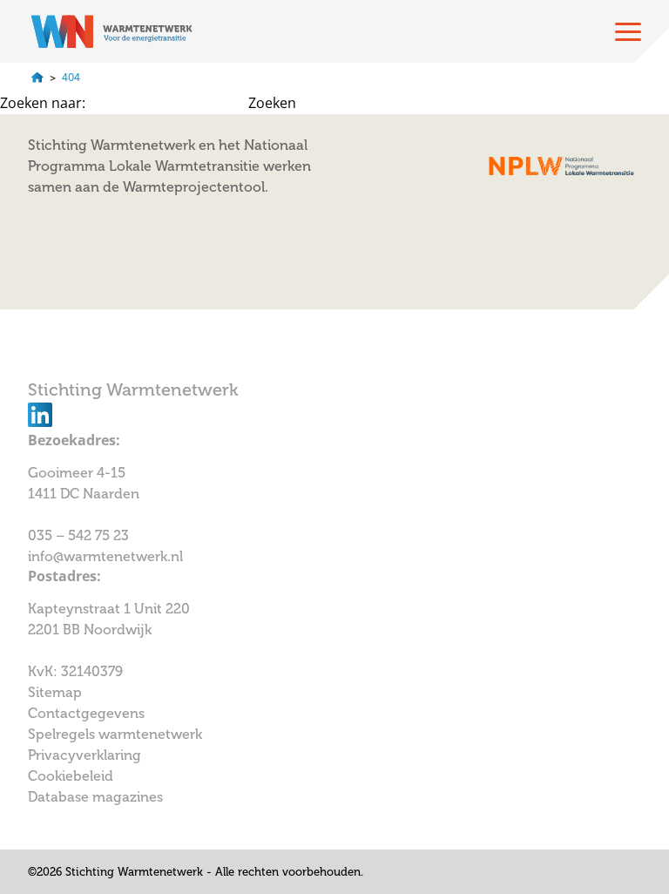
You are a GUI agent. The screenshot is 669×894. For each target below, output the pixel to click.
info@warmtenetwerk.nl (105, 556)
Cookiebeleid (70, 776)
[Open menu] (628, 31)
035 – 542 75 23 (80, 535)
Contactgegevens (86, 713)
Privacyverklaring (84, 755)
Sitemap (55, 692)
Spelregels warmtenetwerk (115, 734)
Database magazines (95, 797)
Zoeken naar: (42, 102)
